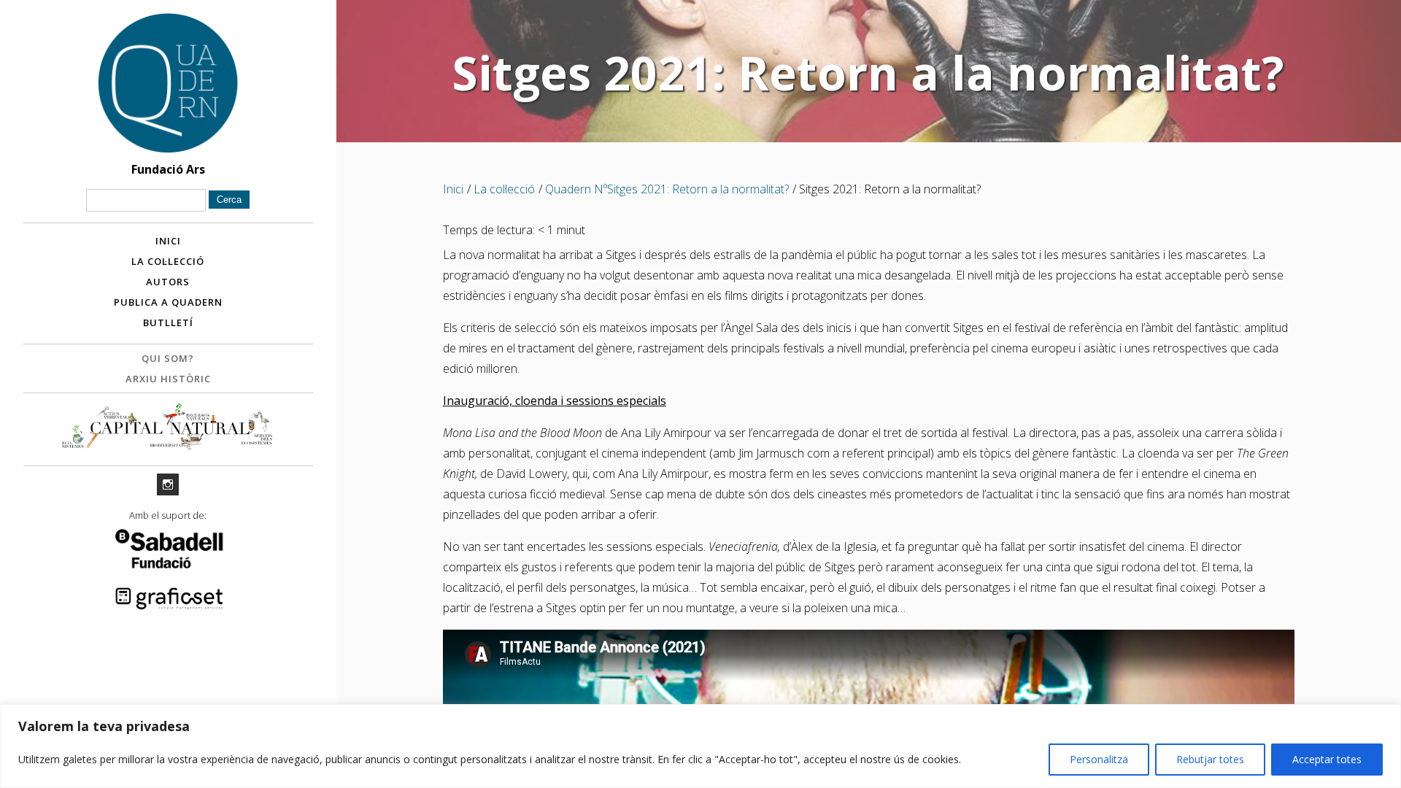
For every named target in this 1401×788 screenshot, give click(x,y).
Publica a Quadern (168, 302)
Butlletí (168, 322)
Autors (168, 281)
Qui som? (168, 358)
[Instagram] (168, 484)
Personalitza (1099, 759)
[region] (700, 746)
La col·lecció (167, 261)
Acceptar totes (1327, 759)
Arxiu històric (168, 378)
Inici (168, 240)
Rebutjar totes (1210, 759)
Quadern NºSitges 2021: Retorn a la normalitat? (667, 189)
